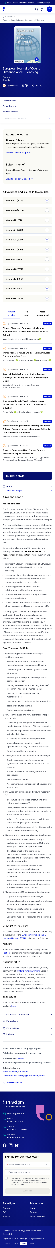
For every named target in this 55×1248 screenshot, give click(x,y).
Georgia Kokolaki (10, 385)
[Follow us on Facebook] (5, 1145)
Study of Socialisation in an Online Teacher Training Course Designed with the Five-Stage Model (25, 377)
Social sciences (10, 1071)
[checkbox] (6, 1178)
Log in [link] (32, 1208)
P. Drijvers (44, 360)
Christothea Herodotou (13, 460)
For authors (8, 106)
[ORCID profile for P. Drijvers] (50, 360)
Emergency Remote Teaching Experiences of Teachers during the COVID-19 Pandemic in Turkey (24, 404)
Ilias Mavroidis (34, 436)
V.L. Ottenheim (9, 360)
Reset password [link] (37, 1216)
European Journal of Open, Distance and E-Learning (23, 20)
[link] (16, 1104)
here (42, 3)
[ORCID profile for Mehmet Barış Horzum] (41, 412)
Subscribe (27, 1191)
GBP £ (31, 1243)
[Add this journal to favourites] (41, 85)
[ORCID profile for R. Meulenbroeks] (35, 360)
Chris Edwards (30, 458)
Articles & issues (10, 112)
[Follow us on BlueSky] (17, 1145)
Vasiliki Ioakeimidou (30, 339)
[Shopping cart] (42, 9)
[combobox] (27, 1164)
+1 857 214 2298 (15, 1121)
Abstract (47, 324)
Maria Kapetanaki (10, 339)
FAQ (5, 1212)
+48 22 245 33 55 (15, 1137)
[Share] (33, 85)
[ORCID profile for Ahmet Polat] (15, 412)
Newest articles (11, 313)
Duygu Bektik (43, 458)
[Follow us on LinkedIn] (11, 1145)
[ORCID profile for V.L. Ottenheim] (17, 360)
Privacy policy (24, 1231)
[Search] (36, 9)
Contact (6, 1208)
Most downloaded (42, 313)
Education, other (37, 1075)
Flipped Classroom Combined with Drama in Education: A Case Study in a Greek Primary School (25, 331)
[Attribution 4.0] (24, 85)
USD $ (23, 1243)
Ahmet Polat (8, 412)
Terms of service (10, 1231)
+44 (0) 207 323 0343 (18, 1129)
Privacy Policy (19, 1184)
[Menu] (49, 9)
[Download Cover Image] (37, 59)
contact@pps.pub (16, 1113)
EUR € (15, 1243)
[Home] (4, 9)
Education (23, 1071)
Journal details (9, 101)
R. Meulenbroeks (26, 360)
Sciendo (6, 80)
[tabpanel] (27, 752)
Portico (6, 953)
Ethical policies (37, 1231)
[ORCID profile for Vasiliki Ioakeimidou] (40, 339)
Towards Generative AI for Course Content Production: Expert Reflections (24, 452)
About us (7, 1216)
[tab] (29, 490)
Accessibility (8, 1234)
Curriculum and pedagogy (15, 1075)
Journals (10, 17)
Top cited (26, 313)
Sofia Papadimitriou (11, 387)
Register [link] (34, 1212)
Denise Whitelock (34, 460)
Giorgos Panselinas (27, 385)
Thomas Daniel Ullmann (13, 458)
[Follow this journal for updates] (37, 85)
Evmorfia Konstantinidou (13, 436)
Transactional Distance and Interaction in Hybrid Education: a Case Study (26, 354)
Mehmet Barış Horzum (30, 412)
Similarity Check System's (28, 971)
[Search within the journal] (49, 118)
